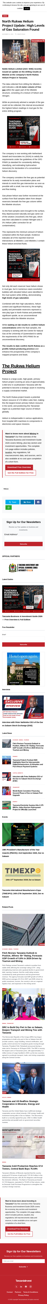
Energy (15, 801)
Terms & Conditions (30, 1292)
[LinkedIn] (21, 1286)
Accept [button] (27, 8)
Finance (15, 756)
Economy (15, 740)
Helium (6, 489)
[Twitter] (16, 1286)
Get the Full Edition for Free (21, 473)
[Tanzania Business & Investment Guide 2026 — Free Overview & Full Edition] (23, 599)
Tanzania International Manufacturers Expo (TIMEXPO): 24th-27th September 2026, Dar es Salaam (23, 893)
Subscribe (22, 1267)
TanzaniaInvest (23, 1280)
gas (4, 90)
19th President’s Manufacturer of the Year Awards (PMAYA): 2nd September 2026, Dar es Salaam (23, 853)
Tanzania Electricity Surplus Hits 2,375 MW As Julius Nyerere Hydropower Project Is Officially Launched (28, 807)
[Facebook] (26, 1286)
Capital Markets (18, 773)
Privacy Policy (23, 1295)
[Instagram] (30, 1286)
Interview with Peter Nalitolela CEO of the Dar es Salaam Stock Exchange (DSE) (27, 779)
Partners (18, 1292)
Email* (4, 634)
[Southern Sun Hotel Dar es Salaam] (23, 669)
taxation (8, 452)
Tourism (26, 740)
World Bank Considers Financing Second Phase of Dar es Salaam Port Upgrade (27, 793)
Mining (5, 16)
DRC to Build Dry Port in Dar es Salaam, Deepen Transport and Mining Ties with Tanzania (22, 1030)
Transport (16, 787)
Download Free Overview (19, 467)
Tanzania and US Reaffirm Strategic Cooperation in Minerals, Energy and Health (20, 1104)
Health (4, 1097)
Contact (10, 1292)
